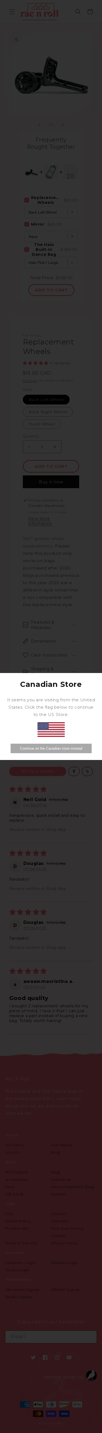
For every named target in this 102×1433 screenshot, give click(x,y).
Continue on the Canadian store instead (51, 748)
